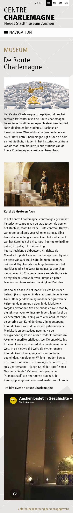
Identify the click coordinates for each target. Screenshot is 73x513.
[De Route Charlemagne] (36, 93)
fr (54, 3)
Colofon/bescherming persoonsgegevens (43, 509)
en (60, 3)
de (66, 3)
